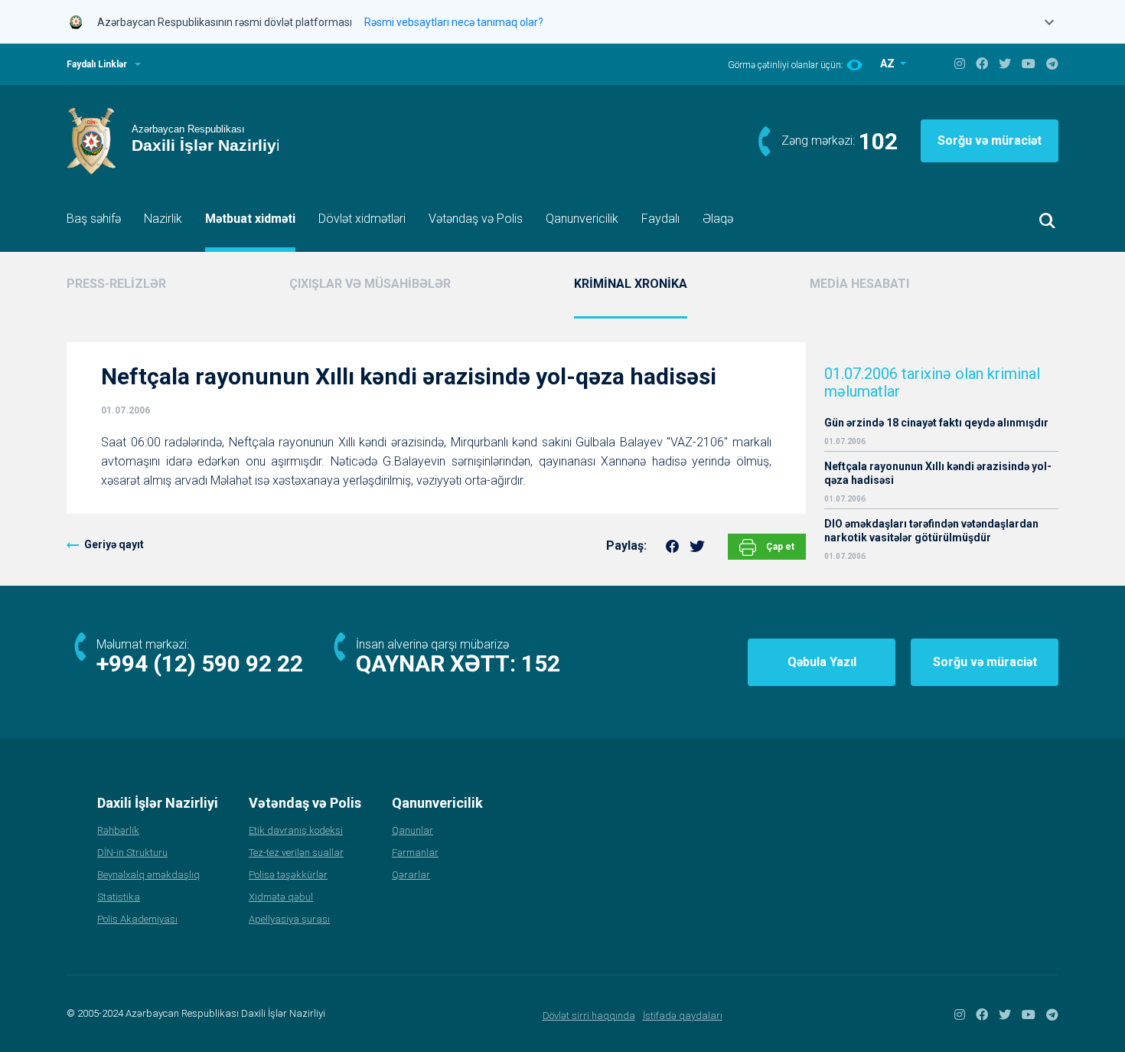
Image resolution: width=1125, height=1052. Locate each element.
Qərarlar (411, 874)
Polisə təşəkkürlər (288, 874)
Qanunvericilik (582, 218)
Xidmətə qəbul (281, 897)
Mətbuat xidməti (250, 218)
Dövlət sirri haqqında (589, 1015)
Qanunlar (412, 830)
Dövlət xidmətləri (362, 218)
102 (878, 141)
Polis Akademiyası (137, 919)
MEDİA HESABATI (859, 283)
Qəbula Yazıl (822, 662)
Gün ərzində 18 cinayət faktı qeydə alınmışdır (936, 423)
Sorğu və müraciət (990, 140)
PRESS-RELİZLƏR (116, 283)
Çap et (779, 546)
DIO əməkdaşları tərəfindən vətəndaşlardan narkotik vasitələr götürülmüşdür (931, 531)
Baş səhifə (94, 218)
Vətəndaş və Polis (476, 218)
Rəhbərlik (118, 830)
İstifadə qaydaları (682, 1015)
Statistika (118, 897)
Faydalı (660, 218)
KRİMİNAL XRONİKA (630, 283)
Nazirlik (163, 218)
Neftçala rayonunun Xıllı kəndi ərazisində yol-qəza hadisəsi (938, 473)
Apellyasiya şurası (289, 919)
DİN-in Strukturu (132, 852)
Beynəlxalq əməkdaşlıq (148, 874)
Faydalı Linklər (97, 64)
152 (540, 663)
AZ (888, 63)
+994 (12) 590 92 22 (199, 663)
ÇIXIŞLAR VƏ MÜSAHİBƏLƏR (370, 283)
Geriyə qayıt (114, 544)
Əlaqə (718, 218)
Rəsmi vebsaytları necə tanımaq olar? (453, 22)
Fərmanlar (415, 852)
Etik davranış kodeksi (296, 830)
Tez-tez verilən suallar (296, 852)
